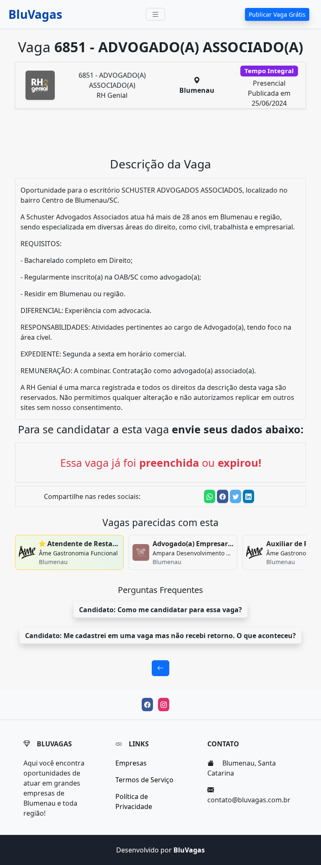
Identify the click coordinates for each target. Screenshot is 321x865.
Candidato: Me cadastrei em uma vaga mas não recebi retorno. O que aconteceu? (160, 635)
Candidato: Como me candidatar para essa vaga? (160, 609)
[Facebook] (147, 704)
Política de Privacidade (133, 801)
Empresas (131, 763)
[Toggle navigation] (155, 14)
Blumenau (196, 90)
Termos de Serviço (144, 779)
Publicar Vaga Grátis (277, 14)
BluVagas (35, 14)
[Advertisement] (160, 136)
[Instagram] (163, 704)
